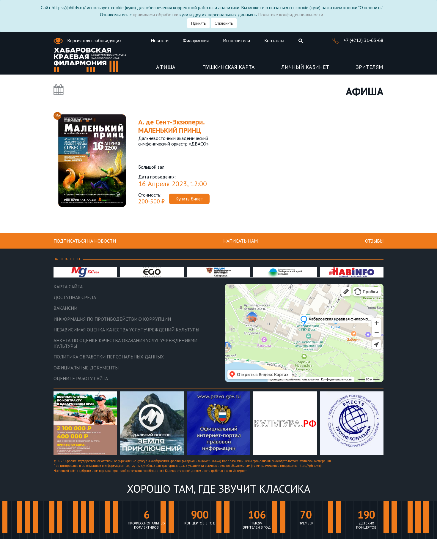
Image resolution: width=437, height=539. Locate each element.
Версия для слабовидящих (94, 40)
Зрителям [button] (369, 67)
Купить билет (189, 199)
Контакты (274, 40)
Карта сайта (68, 287)
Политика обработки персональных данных (109, 357)
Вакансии (65, 308)
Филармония (196, 40)
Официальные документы (86, 368)
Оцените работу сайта (81, 378)
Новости (160, 40)
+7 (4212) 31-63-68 (362, 40)
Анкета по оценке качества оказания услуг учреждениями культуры (125, 343)
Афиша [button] (165, 67)
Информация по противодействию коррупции (112, 319)
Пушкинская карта (228, 67)
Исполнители (236, 40)
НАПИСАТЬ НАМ (240, 241)
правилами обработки (155, 15)
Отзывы (374, 241)
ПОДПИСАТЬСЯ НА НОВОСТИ (85, 241)
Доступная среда (75, 297)
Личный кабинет (305, 67)
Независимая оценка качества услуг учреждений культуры (126, 330)
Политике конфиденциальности (290, 15)
